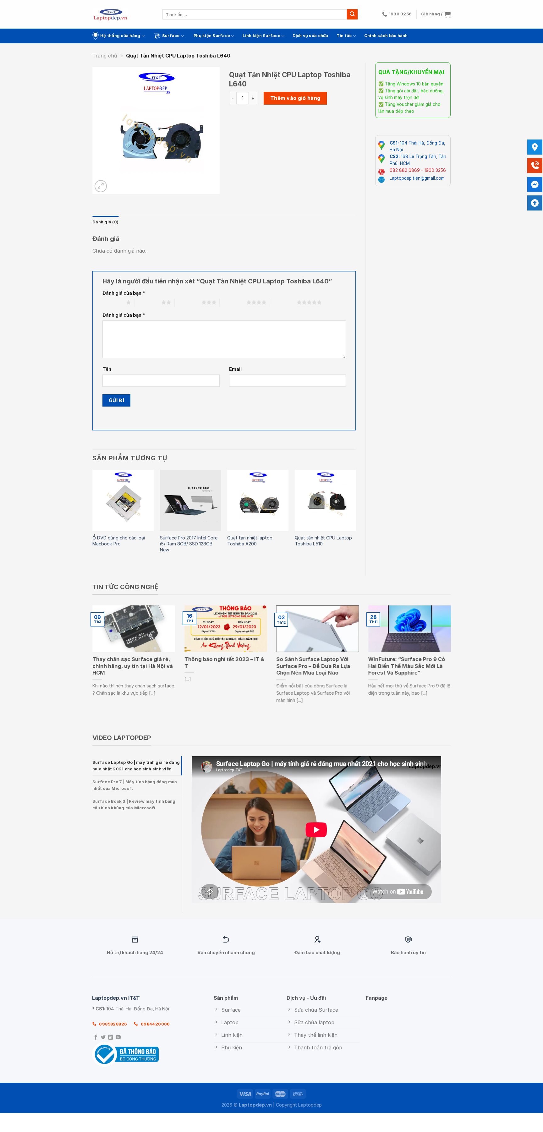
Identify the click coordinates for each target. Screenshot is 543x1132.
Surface (171, 35)
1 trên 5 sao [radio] (112, 302)
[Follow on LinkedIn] (110, 1037)
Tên (106, 369)
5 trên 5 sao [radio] (283, 302)
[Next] (355, 517)
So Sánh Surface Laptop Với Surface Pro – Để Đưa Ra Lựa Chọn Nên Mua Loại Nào (313, 666)
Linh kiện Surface (261, 35)
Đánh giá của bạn (123, 293)
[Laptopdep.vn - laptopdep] (110, 14)
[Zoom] (101, 186)
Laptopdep (310, 1104)
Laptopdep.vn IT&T (116, 998)
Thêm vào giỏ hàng (295, 98)
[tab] (137, 765)
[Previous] (92, 517)
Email (235, 369)
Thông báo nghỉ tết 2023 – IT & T (224, 662)
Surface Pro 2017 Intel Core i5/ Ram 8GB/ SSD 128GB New (188, 543)
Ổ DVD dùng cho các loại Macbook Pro (118, 540)
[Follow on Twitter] (103, 1037)
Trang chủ (104, 55)
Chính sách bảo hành (386, 35)
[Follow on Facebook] (95, 1037)
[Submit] (352, 14)
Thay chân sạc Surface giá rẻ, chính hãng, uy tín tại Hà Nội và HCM (132, 666)
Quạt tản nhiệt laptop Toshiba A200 (249, 540)
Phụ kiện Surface (212, 35)
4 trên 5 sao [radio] (233, 302)
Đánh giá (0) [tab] (105, 222)
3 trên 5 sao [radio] (188, 302)
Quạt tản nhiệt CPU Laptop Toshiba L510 (323, 540)
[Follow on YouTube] (118, 1037)
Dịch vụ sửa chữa (310, 35)
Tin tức (344, 35)
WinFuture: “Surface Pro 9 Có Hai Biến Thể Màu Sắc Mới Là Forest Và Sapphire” (406, 666)
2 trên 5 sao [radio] (147, 302)
